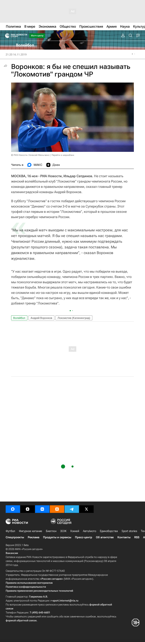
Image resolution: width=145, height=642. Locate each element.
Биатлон (51, 531)
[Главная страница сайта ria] (6, 35)
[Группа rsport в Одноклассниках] (57, 509)
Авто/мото (89, 531)
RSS (136, 537)
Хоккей (74, 531)
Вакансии (12, 553)
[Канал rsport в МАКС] (13, 509)
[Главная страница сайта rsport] (24, 35)
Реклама (33, 537)
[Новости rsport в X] (86, 509)
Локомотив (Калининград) (74, 317)
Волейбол (19, 317)
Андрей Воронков (41, 317)
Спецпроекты (15, 537)
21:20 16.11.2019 (16, 54)
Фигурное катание (30, 531)
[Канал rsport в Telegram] (72, 509)
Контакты (123, 537)
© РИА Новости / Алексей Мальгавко (30, 155)
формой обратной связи (21, 620)
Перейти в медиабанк (63, 155)
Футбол (10, 531)
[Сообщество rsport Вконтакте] (42, 509)
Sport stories (129, 531)
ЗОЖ (63, 531)
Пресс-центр (83, 537)
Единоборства (109, 531)
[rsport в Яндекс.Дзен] (27, 509)
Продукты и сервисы (57, 537)
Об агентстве (105, 537)
